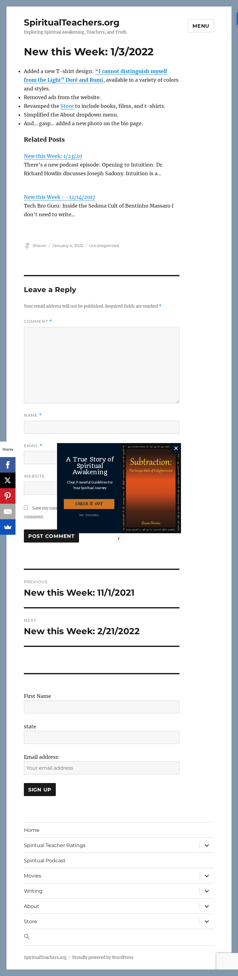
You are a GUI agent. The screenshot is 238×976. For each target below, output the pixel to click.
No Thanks (89, 514)
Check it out (89, 504)
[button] (90, 484)
